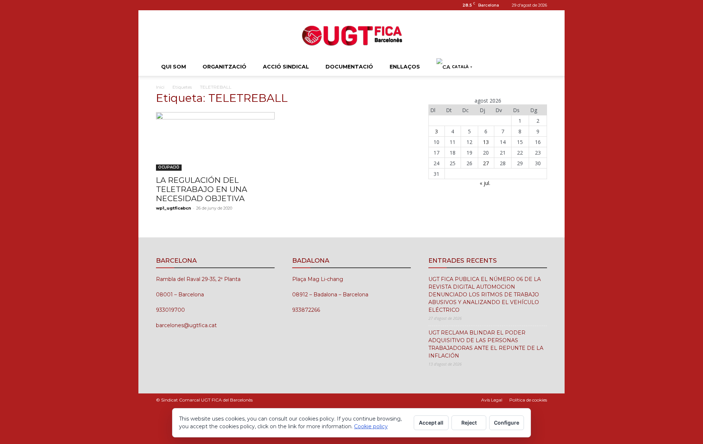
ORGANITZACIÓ (224, 66)
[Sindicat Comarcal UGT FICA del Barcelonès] (351, 34)
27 (486, 163)
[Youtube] (185, 5)
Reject (469, 422)
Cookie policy (371, 426)
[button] (538, 67)
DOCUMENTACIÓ (349, 66)
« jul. (485, 183)
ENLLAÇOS (405, 66)
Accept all (431, 422)
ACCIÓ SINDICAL (286, 66)
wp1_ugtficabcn (173, 208)
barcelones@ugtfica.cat (186, 325)
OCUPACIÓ (168, 167)
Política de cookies (528, 400)
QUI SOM (173, 66)
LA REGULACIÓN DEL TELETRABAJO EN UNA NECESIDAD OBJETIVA (201, 189)
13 (486, 141)
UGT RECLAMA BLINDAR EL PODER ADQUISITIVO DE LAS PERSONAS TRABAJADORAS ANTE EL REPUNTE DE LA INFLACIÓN (485, 344)
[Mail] (173, 5)
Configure (506, 422)
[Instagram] (161, 5)
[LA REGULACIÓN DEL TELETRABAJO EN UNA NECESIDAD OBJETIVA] (215, 141)
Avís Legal (491, 400)
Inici (160, 87)
